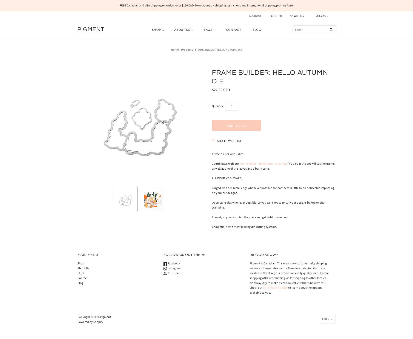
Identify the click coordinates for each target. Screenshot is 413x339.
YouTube (173, 273)
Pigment (105, 317)
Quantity (217, 106)
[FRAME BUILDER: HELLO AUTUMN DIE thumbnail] (125, 199)
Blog (257, 30)
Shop (156, 30)
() (276, 16)
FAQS (208, 30)
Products (187, 50)
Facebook (173, 263)
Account (255, 16)
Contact (233, 30)
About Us (182, 30)
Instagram (174, 268)
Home (175, 50)
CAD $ (325, 319)
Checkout (323, 16)
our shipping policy (275, 288)
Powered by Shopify (90, 322)
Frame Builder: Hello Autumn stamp (263, 164)
